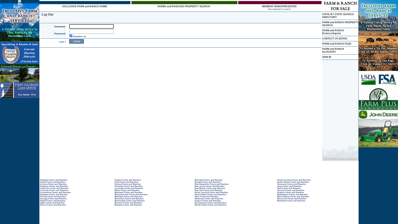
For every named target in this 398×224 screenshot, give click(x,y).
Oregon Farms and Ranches (208, 201)
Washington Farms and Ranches (292, 195)
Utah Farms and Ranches (289, 188)
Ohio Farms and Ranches (206, 197)
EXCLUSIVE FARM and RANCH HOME (84, 6)
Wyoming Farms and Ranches (291, 201)
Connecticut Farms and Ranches (55, 192)
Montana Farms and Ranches (128, 205)
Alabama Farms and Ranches (53, 180)
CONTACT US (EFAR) (334, 38)
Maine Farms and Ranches (127, 190)
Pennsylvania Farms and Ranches (210, 203)
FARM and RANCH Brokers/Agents (333, 32)
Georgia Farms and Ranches (53, 199)
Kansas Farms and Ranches (128, 184)
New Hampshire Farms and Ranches (212, 184)
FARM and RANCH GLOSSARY (333, 50)
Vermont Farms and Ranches (290, 190)
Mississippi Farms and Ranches (130, 201)
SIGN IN (326, 57)
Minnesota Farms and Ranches (129, 199)
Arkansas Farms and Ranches (54, 186)
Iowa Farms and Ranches (126, 182)
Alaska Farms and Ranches (53, 182)
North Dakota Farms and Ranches (210, 195)
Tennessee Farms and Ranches (291, 184)
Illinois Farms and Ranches (53, 205)
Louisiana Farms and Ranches (129, 188)
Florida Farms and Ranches (53, 197)
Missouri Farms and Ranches (128, 203)
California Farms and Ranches (54, 188)
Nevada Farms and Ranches (208, 182)
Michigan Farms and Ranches (129, 197)
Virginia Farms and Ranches (290, 192)
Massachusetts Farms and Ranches (131, 195)
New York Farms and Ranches (209, 190)
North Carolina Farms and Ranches (211, 192)
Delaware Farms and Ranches (54, 195)
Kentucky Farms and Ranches (129, 186)
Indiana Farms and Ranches (128, 180)
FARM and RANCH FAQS (336, 43)
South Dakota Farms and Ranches (293, 182)
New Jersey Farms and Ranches (209, 186)
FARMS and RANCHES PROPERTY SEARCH (184, 6)
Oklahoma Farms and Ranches (209, 199)
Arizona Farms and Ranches (53, 184)
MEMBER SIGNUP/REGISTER (279, 6)
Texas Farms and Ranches (289, 186)
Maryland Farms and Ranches (129, 192)
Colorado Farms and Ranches (54, 190)
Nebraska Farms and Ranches (209, 180)
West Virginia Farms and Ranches (293, 197)
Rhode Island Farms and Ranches (211, 205)
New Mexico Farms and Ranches (210, 188)
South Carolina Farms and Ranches (294, 180)
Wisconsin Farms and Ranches (291, 199)
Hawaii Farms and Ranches (53, 201)
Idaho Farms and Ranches (52, 203)
